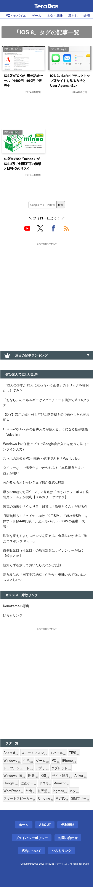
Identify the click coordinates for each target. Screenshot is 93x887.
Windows (12, 760)
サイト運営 (62, 775)
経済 (86, 15)
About (45, 824)
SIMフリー (80, 798)
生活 (28, 760)
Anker (80, 775)
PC (55, 760)
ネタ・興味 (55, 15)
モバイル (58, 752)
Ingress (60, 790)
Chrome (45, 798)
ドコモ (45, 783)
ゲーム (36, 15)
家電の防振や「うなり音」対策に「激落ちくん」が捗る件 (45, 506)
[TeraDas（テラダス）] (46, 6)
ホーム (24, 824)
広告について (31, 850)
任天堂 (44, 790)
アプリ (41, 768)
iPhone (69, 760)
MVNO (62, 798)
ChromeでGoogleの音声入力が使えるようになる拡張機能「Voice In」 (45, 431)
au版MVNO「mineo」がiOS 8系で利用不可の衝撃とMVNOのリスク (22, 163)
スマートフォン (34, 752)
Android (10, 752)
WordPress (13, 790)
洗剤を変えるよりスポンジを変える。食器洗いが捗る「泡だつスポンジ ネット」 (45, 538)
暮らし (73, 15)
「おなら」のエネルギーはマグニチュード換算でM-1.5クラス (46, 402)
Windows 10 (14, 775)
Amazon (61, 783)
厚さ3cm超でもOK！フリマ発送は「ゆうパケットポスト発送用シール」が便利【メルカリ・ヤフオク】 (46, 494)
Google (10, 783)
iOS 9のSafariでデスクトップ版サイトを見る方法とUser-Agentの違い (70, 80)
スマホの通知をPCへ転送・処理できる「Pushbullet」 (42, 458)
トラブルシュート (18, 768)
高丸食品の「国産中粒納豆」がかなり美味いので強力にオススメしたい (45, 577)
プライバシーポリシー (31, 837)
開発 (33, 775)
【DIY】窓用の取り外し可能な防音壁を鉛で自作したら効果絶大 (46, 417)
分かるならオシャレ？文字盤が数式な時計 (34, 482)
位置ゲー (28, 783)
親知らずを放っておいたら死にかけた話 (32, 564)
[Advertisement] (46, 293)
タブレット (61, 768)
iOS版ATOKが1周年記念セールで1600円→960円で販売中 (23, 80)
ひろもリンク (12, 615)
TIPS (74, 752)
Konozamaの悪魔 (16, 605)
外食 (30, 790)
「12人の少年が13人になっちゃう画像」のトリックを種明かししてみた (46, 388)
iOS (45, 775)
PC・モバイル (16, 15)
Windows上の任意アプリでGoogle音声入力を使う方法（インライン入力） (46, 446)
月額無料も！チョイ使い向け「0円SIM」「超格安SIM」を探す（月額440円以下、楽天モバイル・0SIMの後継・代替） (45, 521)
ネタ (74, 790)
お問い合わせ (68, 837)
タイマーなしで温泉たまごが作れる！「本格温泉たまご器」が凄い (43, 470)
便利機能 (67, 824)
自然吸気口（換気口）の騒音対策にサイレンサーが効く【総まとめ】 (43, 553)
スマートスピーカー (19, 798)
